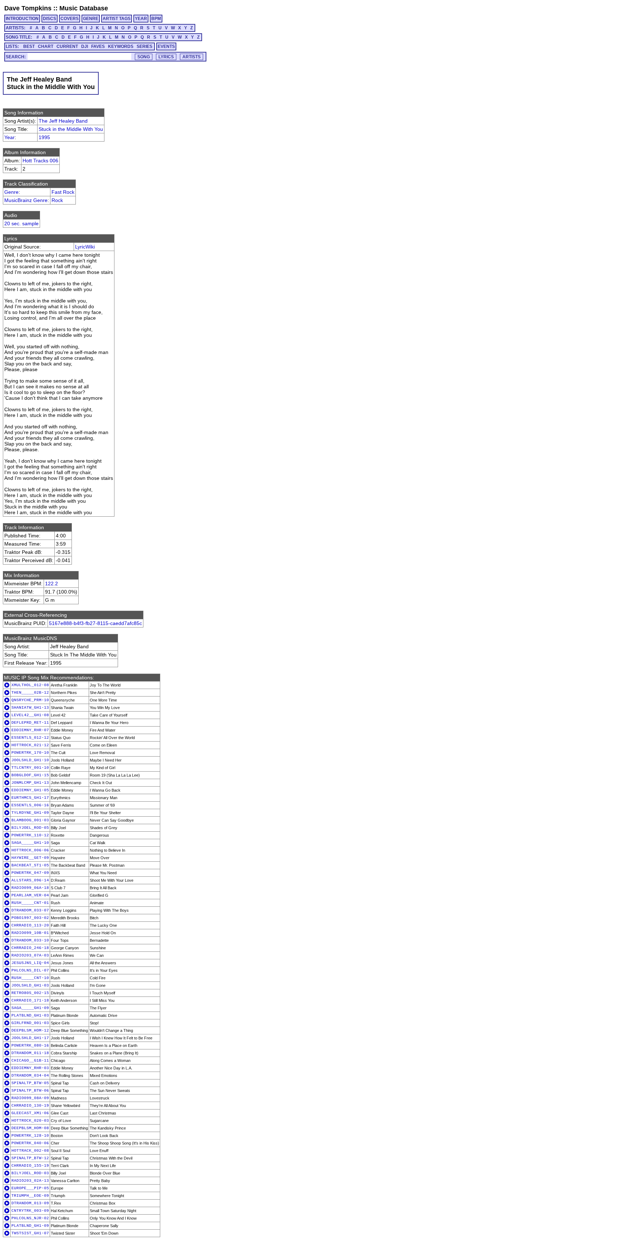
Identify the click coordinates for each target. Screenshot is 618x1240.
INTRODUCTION (22, 18)
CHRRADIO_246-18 (30, 948)
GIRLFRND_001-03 (30, 1023)
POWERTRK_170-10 (30, 753)
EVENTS (166, 46)
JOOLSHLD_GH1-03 (30, 985)
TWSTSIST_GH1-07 (30, 1233)
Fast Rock (63, 192)
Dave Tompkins (28, 8)
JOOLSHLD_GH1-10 (30, 760)
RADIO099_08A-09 (30, 1098)
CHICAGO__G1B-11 (30, 1060)
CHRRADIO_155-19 (30, 1165)
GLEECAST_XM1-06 (30, 1113)
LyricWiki (85, 247)
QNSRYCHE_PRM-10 (30, 700)
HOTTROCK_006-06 (30, 850)
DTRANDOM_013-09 (30, 1203)
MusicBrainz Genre (26, 200)
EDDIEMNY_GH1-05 (30, 790)
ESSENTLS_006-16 (30, 805)
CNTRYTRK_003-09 (30, 1211)
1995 (44, 137)
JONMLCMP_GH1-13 (30, 783)
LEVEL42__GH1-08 (30, 715)
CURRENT (67, 46)
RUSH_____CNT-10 (30, 978)
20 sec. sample (21, 223)
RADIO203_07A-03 (30, 955)
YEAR (141, 18)
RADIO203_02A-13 (30, 1181)
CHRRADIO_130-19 (30, 1105)
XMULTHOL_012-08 (30, 685)
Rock (57, 200)
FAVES (98, 46)
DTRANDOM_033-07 (30, 910)
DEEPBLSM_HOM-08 (30, 1128)
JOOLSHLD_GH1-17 (30, 1038)
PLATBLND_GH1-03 (30, 1015)
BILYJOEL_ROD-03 (30, 1173)
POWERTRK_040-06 (30, 1143)
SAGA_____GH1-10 (30, 843)
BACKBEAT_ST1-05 (30, 865)
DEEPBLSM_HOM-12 (30, 1030)
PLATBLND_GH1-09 (30, 1226)
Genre (11, 192)
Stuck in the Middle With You (71, 129)
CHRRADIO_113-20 (30, 925)
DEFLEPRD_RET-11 (30, 722)
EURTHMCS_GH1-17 (30, 798)
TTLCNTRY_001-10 (30, 768)
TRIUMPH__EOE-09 (30, 1196)
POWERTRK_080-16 (30, 1045)
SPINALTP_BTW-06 (30, 1090)
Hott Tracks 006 (40, 160)
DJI (84, 46)
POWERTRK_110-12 (30, 835)
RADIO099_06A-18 (30, 888)
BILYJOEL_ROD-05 (30, 828)
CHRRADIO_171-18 (30, 1000)
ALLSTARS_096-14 (30, 880)
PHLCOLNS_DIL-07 (30, 970)
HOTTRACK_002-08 (30, 1150)
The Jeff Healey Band (63, 121)
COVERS (69, 18)
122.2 (51, 583)
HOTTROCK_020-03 (30, 1120)
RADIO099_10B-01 (30, 933)
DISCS (49, 18)
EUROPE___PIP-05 (30, 1188)
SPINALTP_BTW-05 (30, 1083)
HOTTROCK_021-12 (30, 745)
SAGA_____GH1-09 (30, 1008)
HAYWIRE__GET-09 (30, 858)
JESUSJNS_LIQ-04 (30, 963)
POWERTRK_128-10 (30, 1135)
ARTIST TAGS (117, 18)
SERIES (144, 46)
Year (9, 137)
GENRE (90, 18)
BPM (156, 18)
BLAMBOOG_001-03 (30, 820)
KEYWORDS (120, 46)
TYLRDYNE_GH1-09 (30, 813)
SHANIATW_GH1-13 (30, 707)
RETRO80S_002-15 (30, 993)
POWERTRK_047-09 (30, 873)
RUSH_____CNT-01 (30, 903)
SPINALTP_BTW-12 (30, 1158)
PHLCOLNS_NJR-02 (30, 1218)
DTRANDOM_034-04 (30, 1075)
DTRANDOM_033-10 (30, 940)
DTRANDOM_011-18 (30, 1053)
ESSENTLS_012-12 (30, 737)
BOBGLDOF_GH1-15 (30, 775)
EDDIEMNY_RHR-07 (30, 730)
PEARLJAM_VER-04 (30, 895)
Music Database (83, 8)
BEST (29, 46)
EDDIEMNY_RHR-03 (30, 1068)
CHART (45, 46)
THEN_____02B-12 (30, 692)
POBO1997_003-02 (30, 918)
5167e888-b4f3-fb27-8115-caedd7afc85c (95, 623)
